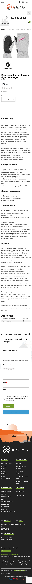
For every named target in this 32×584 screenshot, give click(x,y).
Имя (5, 383)
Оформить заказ (6, 496)
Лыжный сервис (6, 479)
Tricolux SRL (16, 576)
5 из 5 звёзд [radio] (13, 369)
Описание (6, 112)
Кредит (3, 471)
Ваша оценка (7, 365)
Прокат (3, 476)
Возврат (3, 473)
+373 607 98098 (20, 491)
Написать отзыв (6, 551)
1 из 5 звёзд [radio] (4, 369)
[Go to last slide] (2, 45)
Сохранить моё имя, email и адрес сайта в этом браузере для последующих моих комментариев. (17, 398)
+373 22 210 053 (20, 496)
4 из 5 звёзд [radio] (11, 369)
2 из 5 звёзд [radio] (7, 369)
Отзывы (26, 112)
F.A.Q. (17, 473)
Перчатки (22, 29)
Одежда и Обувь (10, 29)
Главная (3, 29)
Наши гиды (19, 471)
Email (5, 389)
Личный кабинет (6, 491)
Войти (3, 499)
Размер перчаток (5, 95)
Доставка (4, 466)
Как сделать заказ (6, 463)
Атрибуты (16, 112)
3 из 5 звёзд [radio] (9, 369)
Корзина (3, 494)
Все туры (18, 463)
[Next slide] (30, 45)
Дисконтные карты (7, 501)
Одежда (17, 29)
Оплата (3, 468)
